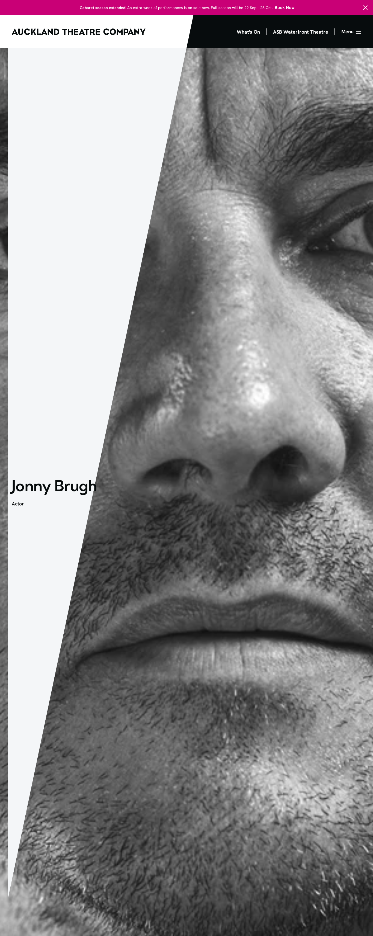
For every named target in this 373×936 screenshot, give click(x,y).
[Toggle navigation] (351, 31)
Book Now (285, 7)
